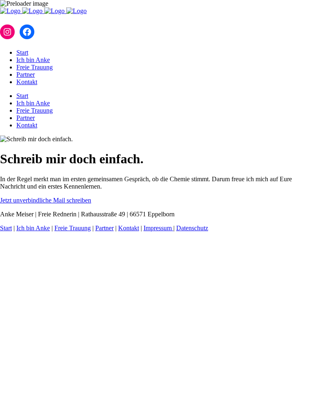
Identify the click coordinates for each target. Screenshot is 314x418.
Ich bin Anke (33, 228)
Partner (104, 228)
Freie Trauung (72, 228)
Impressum (158, 228)
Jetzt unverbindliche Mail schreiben (45, 200)
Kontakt (128, 228)
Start (6, 228)
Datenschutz (192, 228)
